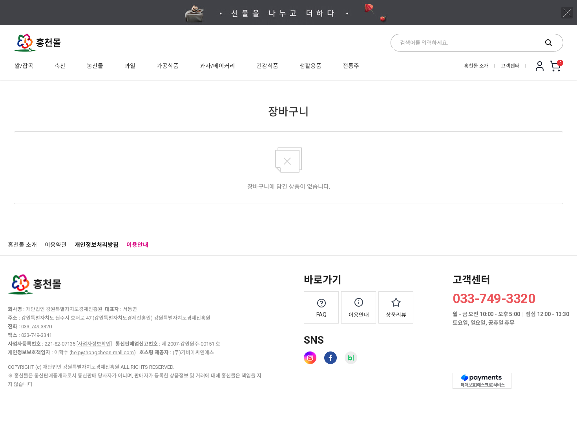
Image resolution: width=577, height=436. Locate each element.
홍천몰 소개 (476, 66)
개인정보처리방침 (97, 244)
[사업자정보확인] (94, 344)
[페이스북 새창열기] (330, 357)
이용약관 (56, 244)
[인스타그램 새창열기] (310, 357)
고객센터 (510, 66)
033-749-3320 (36, 326)
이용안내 (137, 244)
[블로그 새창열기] (351, 357)
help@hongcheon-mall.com (102, 352)
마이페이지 (540, 66)
